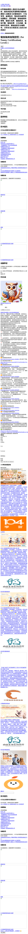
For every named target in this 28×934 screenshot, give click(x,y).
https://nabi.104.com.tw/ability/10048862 (10, 366)
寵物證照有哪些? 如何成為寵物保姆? (10, 312)
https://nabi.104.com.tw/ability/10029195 (10, 390)
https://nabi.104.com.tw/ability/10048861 (10, 359)
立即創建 (4, 268)
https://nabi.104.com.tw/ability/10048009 (10, 376)
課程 (8, 4)
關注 (2, 46)
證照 (2, 6)
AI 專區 (3, 4)
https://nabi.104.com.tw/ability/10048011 (10, 422)
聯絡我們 (3, 123)
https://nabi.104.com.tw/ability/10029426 (10, 398)
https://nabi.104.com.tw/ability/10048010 (10, 407)
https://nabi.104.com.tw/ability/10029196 (10, 410)
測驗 (4, 6)
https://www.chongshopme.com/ (19, 89)
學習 (6, 4)
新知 (9, 6)
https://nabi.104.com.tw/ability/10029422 (10, 413)
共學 (7, 6)
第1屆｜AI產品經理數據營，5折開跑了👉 (11, 930)
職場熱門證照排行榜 (6, 303)
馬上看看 (3, 932)
